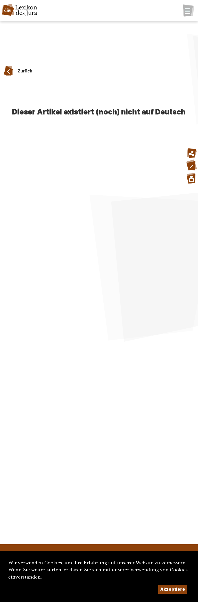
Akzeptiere (172, 589)
